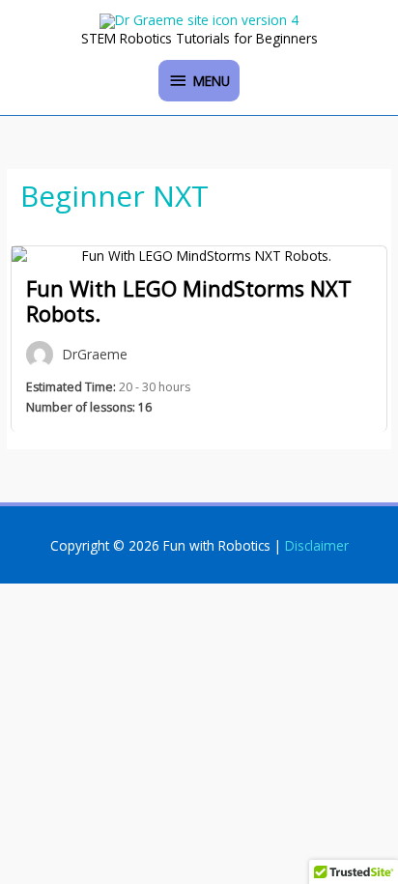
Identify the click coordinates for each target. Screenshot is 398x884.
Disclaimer (317, 545)
